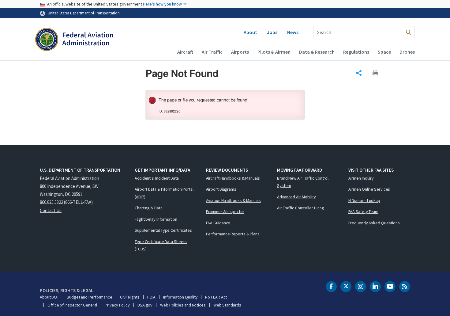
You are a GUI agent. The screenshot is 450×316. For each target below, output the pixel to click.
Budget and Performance (89, 297)
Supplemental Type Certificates (163, 230)
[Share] (359, 73)
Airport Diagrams (221, 189)
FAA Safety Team (363, 211)
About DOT (49, 297)
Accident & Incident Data (157, 178)
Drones (407, 52)
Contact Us (51, 210)
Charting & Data (149, 208)
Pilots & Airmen (274, 52)
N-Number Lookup (364, 200)
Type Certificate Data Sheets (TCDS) (161, 245)
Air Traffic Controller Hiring (300, 208)
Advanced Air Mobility (296, 197)
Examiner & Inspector (225, 211)
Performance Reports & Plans (233, 234)
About (250, 32)
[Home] (74, 40)
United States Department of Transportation (84, 12)
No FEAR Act (216, 297)
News (292, 32)
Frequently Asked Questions (374, 223)
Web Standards (227, 305)
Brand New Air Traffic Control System (302, 181)
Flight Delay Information (156, 219)
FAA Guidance (218, 223)
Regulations (356, 52)
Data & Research (317, 52)
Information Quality (180, 297)
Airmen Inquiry (361, 178)
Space (384, 52)
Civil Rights (130, 297)
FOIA (151, 297)
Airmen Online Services (369, 189)
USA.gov (144, 305)
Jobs (272, 32)
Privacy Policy (117, 305)
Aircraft (185, 52)
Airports (240, 52)
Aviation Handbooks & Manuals (233, 200)
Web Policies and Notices (183, 305)
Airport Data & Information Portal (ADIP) (164, 193)
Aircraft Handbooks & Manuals (233, 178)
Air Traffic (212, 52)
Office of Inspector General (72, 305)
